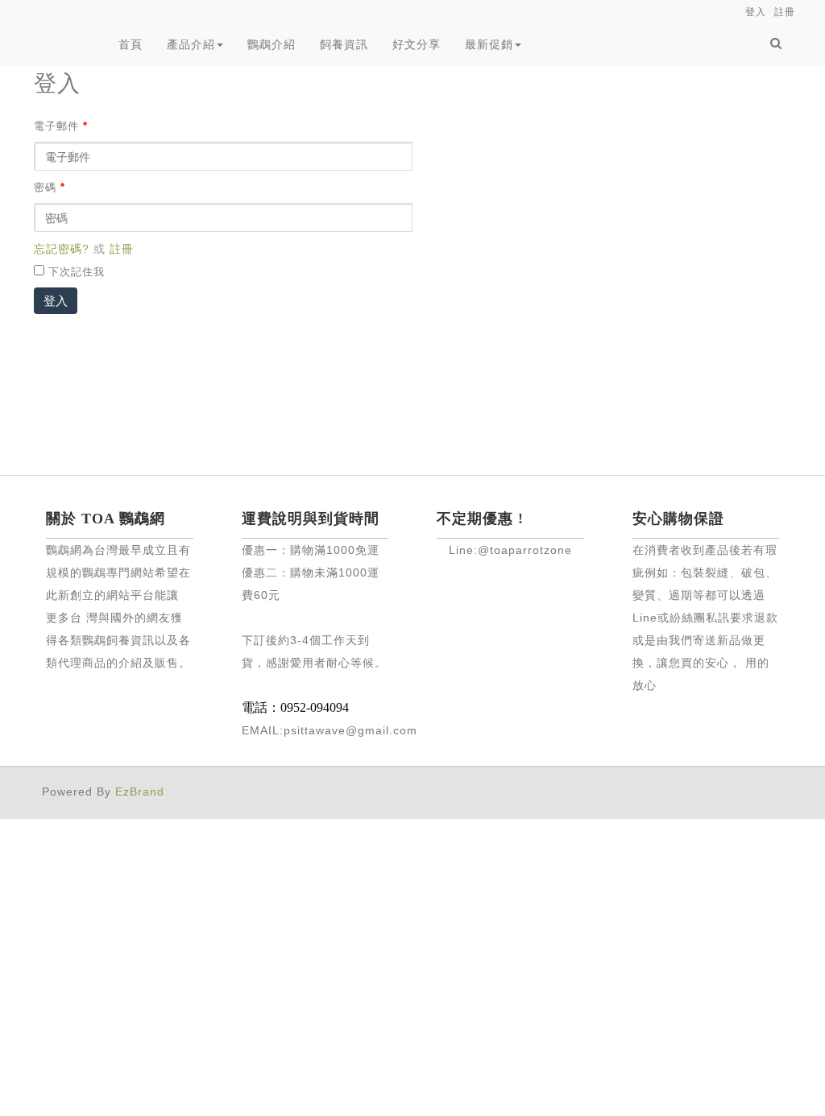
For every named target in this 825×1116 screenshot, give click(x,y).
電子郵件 (61, 126)
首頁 (130, 44)
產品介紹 (191, 44)
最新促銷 (489, 44)
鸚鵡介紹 (271, 44)
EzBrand (139, 791)
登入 (56, 301)
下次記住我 (76, 272)
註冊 (122, 248)
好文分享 (416, 44)
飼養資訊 (344, 44)
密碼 (49, 187)
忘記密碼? (61, 248)
